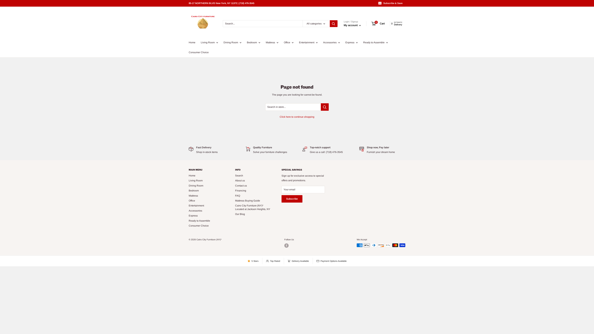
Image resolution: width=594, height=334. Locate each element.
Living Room (208, 42)
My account (351, 25)
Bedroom (252, 42)
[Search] (334, 23)
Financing (240, 190)
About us (240, 180)
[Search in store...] (325, 107)
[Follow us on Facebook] (286, 245)
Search (239, 175)
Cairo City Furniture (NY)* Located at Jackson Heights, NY (252, 207)
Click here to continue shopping (297, 117)
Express (349, 42)
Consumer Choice (199, 52)
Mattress (270, 42)
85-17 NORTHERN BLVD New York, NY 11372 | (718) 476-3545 (221, 3)
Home (192, 42)
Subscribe (292, 198)
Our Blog (240, 214)
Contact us (241, 185)
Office (287, 42)
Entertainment (306, 42)
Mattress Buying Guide (247, 200)
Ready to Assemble (374, 42)
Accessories (330, 42)
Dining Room (231, 42)
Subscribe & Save (392, 3)
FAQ (237, 195)
